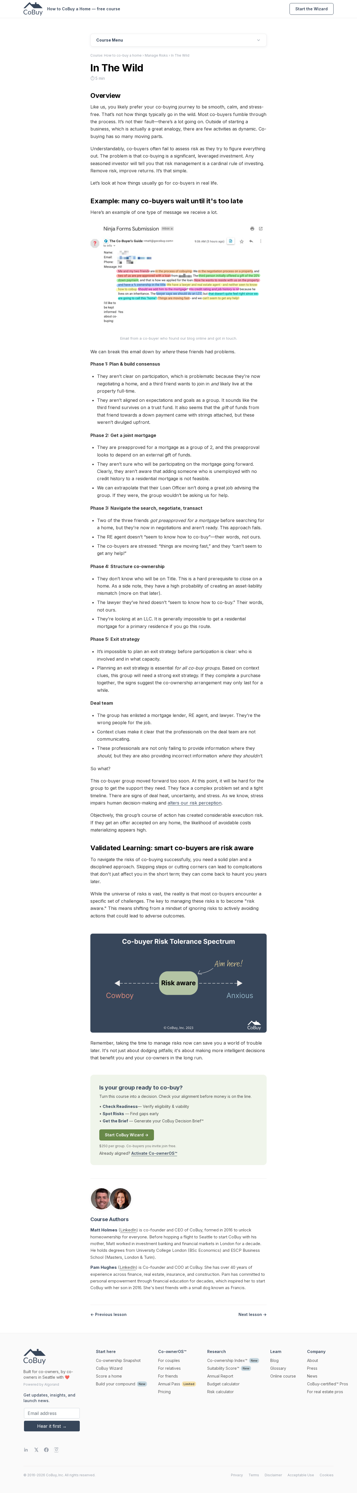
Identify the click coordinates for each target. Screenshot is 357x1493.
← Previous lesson (108, 1314)
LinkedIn (128, 1230)
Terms (254, 1475)
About (312, 1360)
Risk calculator (220, 1391)
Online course (283, 1376)
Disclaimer (273, 1475)
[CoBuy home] (33, 9)
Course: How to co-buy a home (116, 55)
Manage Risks (156, 55)
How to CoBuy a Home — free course (83, 8)
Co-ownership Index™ (227, 1360)
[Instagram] (56, 1450)
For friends (168, 1376)
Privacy (237, 1475)
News (312, 1376)
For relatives (169, 1368)
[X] (36, 1450)
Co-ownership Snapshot (118, 1360)
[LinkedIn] (26, 1450)
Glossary (278, 1368)
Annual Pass (169, 1383)
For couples (169, 1360)
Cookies (327, 1475)
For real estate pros (325, 1391)
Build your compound (115, 1383)
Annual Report (220, 1376)
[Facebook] (46, 1450)
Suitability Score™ (223, 1368)
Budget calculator (223, 1383)
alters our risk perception (194, 803)
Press (312, 1368)
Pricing (164, 1391)
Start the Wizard (311, 8)
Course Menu (109, 40)
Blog (274, 1360)
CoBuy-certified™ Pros (327, 1383)
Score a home (109, 1376)
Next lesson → (252, 1314)
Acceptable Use (301, 1475)
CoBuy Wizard (109, 1368)
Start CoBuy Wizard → (126, 1134)
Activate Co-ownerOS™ (154, 1153)
